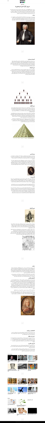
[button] (20, 2)
